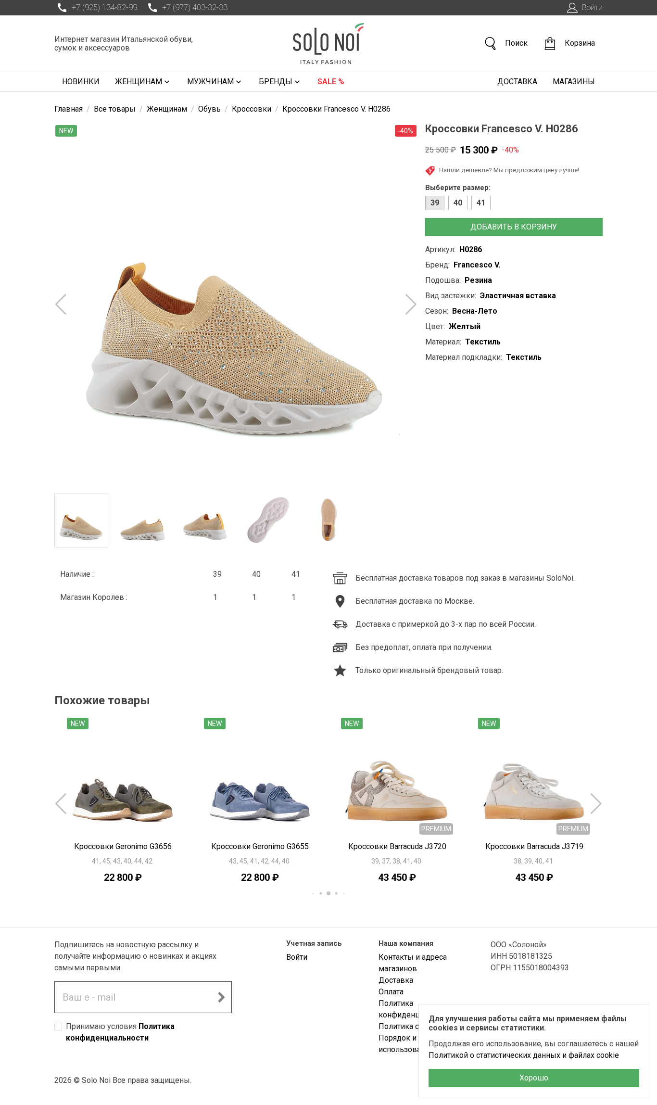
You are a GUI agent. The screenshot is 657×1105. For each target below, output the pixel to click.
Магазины (574, 81)
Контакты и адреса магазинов (413, 963)
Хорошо (533, 1077)
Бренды (275, 81)
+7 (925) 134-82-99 (104, 7)
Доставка (517, 81)
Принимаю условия (120, 1032)
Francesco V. (477, 264)
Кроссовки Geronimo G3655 (260, 846)
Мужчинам (210, 81)
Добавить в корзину (513, 226)
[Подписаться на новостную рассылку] (221, 997)
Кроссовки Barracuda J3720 (397, 846)
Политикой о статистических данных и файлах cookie (524, 1055)
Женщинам (138, 81)
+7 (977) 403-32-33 (194, 7)
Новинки (81, 81)
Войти (592, 7)
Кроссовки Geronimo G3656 (123, 846)
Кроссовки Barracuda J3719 (534, 846)
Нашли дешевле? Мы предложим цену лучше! (509, 170)
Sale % (330, 81)
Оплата (391, 991)
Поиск (516, 43)
